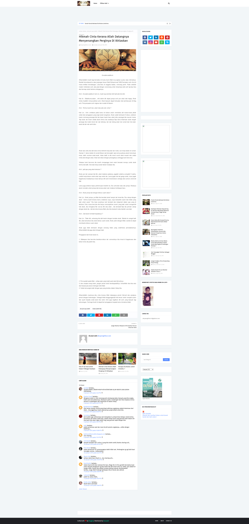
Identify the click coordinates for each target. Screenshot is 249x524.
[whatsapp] (161, 42)
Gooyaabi (106, 521)
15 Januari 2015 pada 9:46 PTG (93, 485)
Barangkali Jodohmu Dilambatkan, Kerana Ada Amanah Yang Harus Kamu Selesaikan (109, 23)
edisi (85, 425)
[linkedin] (156, 37)
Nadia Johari (87, 482)
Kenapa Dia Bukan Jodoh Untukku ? (126, 368)
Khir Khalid (87, 448)
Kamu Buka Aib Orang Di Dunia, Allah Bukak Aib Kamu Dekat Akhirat (160, 221)
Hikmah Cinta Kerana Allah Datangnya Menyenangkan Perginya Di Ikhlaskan (107, 369)
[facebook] (145, 37)
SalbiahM (86, 475)
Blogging (91, 521)
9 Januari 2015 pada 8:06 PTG (93, 412)
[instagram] (150, 42)
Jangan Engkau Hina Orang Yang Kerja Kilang (160, 261)
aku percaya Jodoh (92, 31)
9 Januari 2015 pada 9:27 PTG (92, 422)
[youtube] (156, 42)
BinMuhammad (88, 407)
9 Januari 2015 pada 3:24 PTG (92, 393)
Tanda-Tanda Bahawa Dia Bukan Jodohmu (160, 200)
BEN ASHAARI (147, 413)
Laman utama (82, 31)
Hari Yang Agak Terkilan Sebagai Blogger (160, 253)
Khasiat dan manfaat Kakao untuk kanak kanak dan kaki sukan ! (155, 416)
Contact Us (169, 520)
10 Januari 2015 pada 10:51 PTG (93, 460)
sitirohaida (87, 441)
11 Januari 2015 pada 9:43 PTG (93, 478)
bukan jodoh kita (97, 308)
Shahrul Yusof (88, 396)
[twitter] (150, 37)
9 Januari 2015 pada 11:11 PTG (93, 437)
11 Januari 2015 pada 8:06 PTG (93, 471)
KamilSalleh (87, 463)
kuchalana (87, 415)
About (162, 520)
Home (156, 520)
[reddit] (161, 37)
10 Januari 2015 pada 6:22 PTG (93, 453)
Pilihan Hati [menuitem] (103, 3)
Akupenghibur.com (85, 45)
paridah (86, 388)
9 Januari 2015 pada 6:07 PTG (92, 403)
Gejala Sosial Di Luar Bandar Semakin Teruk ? (159, 270)
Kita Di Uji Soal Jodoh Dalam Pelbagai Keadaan (87, 368)
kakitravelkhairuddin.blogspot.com (94, 434)
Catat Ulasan (83, 489)
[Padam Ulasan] (102, 393)
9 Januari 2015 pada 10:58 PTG (93, 430)
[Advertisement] (112, 14)
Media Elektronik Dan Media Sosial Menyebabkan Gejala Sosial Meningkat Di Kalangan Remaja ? (159, 243)
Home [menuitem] (95, 3)
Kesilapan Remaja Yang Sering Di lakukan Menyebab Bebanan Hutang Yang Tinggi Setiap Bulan (160, 211)
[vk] (145, 42)
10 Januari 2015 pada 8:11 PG (92, 444)
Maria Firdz (87, 456)
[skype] (167, 42)
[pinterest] (167, 37)
